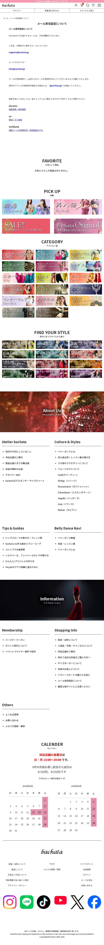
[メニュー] (99, 5)
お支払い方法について (17, 874)
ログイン (87, 874)
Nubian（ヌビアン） (68, 509)
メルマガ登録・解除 (15, 726)
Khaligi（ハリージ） (68, 480)
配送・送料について (67, 639)
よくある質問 (11, 714)
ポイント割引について (16, 645)
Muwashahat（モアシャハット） (74, 486)
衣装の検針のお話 (14, 469)
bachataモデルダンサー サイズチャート (25, 480)
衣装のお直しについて (68, 669)
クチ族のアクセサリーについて (73, 463)
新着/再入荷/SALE (52, 10)
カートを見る (86, 880)
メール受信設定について (70, 680)
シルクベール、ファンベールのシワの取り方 (27, 555)
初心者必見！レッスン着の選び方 (74, 457)
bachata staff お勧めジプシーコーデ (23, 543)
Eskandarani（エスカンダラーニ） (75, 492)
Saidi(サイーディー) (67, 474)
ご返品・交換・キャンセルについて (75, 645)
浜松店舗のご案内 (14, 457)
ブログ (52, 864)
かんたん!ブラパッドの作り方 (19, 561)
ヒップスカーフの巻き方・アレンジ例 (23, 537)
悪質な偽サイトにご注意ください (74, 686)
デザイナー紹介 (13, 474)
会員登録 (87, 869)
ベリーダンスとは (66, 451)
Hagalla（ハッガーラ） (69, 498)
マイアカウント (86, 864)
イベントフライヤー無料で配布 (20, 651)
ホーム (5, 18)
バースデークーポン (15, 639)
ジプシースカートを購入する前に (74, 674)
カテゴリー (17, 10)
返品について (17, 869)
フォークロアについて (68, 469)
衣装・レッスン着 (66, 543)
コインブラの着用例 (15, 549)
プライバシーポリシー (17, 885)
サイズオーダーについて (70, 663)
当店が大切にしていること (18, 451)
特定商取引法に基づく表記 (17, 880)
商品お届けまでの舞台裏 (17, 463)
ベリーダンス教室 (66, 537)
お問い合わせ (11, 720)
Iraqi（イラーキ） (66, 504)
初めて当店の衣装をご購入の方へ (74, 657)
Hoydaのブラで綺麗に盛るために (21, 567)
